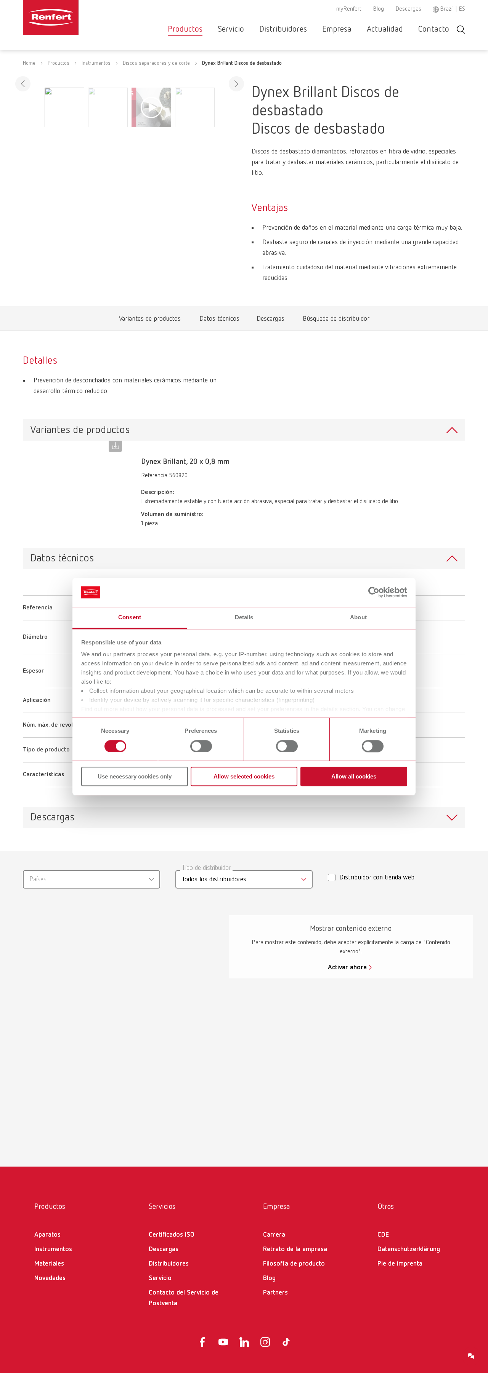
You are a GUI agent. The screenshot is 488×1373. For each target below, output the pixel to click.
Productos (185, 29)
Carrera (274, 1234)
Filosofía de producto (294, 1263)
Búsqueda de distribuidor (336, 320)
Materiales (49, 1263)
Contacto (433, 29)
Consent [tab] (129, 617)
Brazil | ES (452, 9)
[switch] (201, 746)
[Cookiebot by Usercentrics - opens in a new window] (373, 592)
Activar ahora (347, 967)
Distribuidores (283, 29)
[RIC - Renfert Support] (471, 1356)
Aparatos (47, 1234)
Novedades (50, 1278)
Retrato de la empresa (295, 1249)
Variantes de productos (150, 320)
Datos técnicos (219, 320)
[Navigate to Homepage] (74, 17)
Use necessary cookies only (135, 776)
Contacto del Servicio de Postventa (183, 1298)
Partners (275, 1292)
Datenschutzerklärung (408, 1249)
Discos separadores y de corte (156, 63)
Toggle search (461, 29)
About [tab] (358, 617)
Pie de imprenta (399, 1263)
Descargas (408, 9)
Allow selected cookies (244, 776)
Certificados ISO (171, 1234)
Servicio (231, 29)
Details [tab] (244, 617)
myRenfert (348, 9)
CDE (383, 1234)
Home (29, 63)
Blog (378, 9)
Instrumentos (96, 63)
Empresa (337, 29)
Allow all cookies (353, 776)
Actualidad (385, 29)
